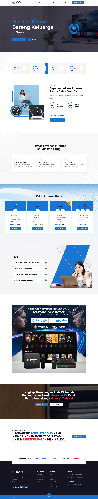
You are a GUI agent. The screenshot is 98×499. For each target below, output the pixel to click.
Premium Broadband (20, 162)
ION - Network (24, 497)
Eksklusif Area (40, 481)
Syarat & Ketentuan (54, 486)
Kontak (61, 2)
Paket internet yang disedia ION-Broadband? (26, 262)
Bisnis (54, 2)
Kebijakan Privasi (53, 484)
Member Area (53, 481)
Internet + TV (40, 476)
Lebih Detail (17, 169)
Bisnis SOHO (40, 479)
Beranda (35, 2)
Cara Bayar (67, 2)
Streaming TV (68, 162)
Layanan (48, 2)
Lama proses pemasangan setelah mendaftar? (26, 274)
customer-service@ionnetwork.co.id (20, 484)
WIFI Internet (43, 162)
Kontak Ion (52, 476)
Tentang (41, 2)
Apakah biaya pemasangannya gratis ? (24, 280)
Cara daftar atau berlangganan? (23, 268)
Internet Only (40, 474)
